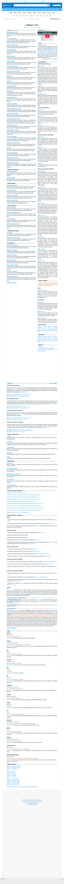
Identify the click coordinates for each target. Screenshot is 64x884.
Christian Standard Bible (12, 103)
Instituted (44, 329)
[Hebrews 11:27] (1, 395)
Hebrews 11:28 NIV (11, 771)
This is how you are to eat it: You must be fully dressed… (19, 394)
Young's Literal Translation (12, 195)
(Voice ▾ (44, 30)
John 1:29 (48, 556)
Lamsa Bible (9, 232)
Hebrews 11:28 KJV (11, 776)
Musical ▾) (48, 30)
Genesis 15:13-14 (11, 584)
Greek (39, 27)
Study (32, 27)
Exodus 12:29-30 (41, 171)
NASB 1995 (9, 76)
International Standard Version (13, 142)
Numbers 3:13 (44, 577)
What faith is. (41, 346)
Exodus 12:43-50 (41, 249)
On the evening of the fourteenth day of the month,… (17, 395)
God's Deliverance (11, 479)
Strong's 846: (10, 760)
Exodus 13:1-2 (37, 577)
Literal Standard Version (12, 185)
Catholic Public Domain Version (13, 212)
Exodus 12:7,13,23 (42, 318)
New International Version (12, 32)
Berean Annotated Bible (12, 97)
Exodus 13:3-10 (41, 261)
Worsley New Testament (12, 276)
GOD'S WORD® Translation (12, 130)
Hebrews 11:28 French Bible (13, 783)
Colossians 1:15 (45, 427)
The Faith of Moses (42, 45)
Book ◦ (51, 383)
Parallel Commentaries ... (12, 628)
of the (46, 52)
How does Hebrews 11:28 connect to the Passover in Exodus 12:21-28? (23, 499)
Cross (28, 27)
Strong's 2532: (10, 673)
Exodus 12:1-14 (41, 237)
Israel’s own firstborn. (45, 53)
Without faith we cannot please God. (46, 348)
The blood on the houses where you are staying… (17, 408)
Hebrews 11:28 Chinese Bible (13, 781)
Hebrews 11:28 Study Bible (13, 779)
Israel (48, 329)
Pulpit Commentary (11, 608)
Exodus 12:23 (41, 137)
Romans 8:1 (18, 580)
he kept (54, 49)
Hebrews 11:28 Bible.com (12, 769)
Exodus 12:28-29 (10, 606)
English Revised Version (12, 125)
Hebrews (7, 18)
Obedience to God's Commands (13, 474)
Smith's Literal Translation (12, 200)
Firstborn (50, 327)
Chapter (55, 383)
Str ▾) (17, 30)
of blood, (52, 50)
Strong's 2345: (10, 750)
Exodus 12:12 (15, 602)
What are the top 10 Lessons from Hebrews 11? (18, 512)
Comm (35, 27)
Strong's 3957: (10, 665)
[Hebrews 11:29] (62, 395)
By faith (50, 49)
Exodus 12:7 (40, 110)
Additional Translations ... (12, 282)
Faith (45, 327)
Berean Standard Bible (11, 49)
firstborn (50, 52)
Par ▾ (15, 30)
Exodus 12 (14, 389)
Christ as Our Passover (12, 485)
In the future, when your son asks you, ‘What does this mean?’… (20, 430)
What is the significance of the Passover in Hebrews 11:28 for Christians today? (25, 508)
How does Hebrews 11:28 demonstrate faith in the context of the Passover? (24, 505)
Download (55, 59)
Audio (25, 27)
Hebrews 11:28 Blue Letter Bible (14, 766)
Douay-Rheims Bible (11, 207)
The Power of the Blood (12, 468)
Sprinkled (50, 330)
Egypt (9, 457)
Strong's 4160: (10, 646)
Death (45, 326)
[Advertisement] (33, 373)
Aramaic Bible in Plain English (13, 237)
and (43, 50)
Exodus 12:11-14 (41, 66)
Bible (4, 18)
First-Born (55, 327)
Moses (9, 436)
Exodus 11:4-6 (49, 564)
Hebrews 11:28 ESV (11, 774)
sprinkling (48, 50)
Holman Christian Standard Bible (14, 108)
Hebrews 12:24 (41, 311)
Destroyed (50, 326)
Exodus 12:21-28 (41, 215)
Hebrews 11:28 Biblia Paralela (13, 780)
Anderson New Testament (12, 245)
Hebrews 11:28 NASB (11, 775)
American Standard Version (13, 113)
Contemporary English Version (13, 118)
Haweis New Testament (12, 255)
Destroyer (55, 326)
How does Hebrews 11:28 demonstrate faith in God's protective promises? (24, 494)
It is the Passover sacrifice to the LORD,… (16, 431)
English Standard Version (12, 45)
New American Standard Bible (13, 71)
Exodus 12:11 (37, 539)
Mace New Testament (11, 260)
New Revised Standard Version (13, 224)
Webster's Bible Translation (13, 157)
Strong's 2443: (10, 707)
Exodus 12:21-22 (53, 605)
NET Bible (9, 147)
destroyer (42, 52)
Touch (39, 332)
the (56, 49)
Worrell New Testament (12, 271)
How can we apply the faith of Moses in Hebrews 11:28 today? (21, 501)
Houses (39, 329)
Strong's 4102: (10, 638)
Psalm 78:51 (40, 163)
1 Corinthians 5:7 (22, 392)
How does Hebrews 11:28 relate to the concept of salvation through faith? (24, 510)
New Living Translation (12, 38)
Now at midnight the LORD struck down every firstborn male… (19, 429)
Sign (47, 330)
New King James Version (12, 66)
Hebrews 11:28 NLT (11, 772)
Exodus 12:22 (41, 116)
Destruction (40, 327)
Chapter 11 (11, 18)
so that (55, 50)
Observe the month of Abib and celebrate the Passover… (18, 396)
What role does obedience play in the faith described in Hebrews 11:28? (23, 497)
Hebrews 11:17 (37, 599)
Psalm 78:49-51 (52, 561)
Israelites (52, 329)
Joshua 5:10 (40, 86)
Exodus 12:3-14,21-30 (42, 290)
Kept (56, 329)
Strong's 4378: (10, 690)
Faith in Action (10, 463)
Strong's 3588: (10, 655)
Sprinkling (55, 330)
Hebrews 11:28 (10, 590)
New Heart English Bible (12, 152)
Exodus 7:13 (36, 525)
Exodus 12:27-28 (41, 203)
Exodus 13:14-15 (41, 187)
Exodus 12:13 (41, 125)
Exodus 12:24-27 (51, 542)
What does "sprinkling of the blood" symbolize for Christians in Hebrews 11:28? (25, 503)
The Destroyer (11, 447)
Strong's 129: (10, 699)
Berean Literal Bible (11, 56)
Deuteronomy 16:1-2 (42, 94)
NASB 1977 (9, 81)
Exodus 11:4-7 (41, 147)
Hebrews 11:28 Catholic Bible (13, 784)
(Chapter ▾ (12, 30)
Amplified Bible (10, 91)
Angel (39, 326)
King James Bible (10, 61)
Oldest (39, 330)
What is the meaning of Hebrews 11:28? (16, 492)
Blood (42, 326)
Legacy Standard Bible (12, 86)
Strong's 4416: (10, 742)
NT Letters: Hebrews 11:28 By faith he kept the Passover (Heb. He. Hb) (22, 786)
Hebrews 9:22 (52, 403)
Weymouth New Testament (12, 162)
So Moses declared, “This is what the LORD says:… (17, 418)
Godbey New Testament (12, 250)
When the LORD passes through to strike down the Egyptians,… (19, 417)
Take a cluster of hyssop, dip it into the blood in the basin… (18, 407)
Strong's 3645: (10, 725)
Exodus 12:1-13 (40, 532)
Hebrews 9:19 (41, 302)
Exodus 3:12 (50, 523)
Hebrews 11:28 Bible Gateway (13, 767)
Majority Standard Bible (12, 171)
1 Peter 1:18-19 (45, 553)
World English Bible (11, 178)
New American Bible (11, 219)
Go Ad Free (3, 878)
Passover (40, 50)
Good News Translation (12, 136)
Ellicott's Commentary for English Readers (16, 597)
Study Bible (9, 383)
